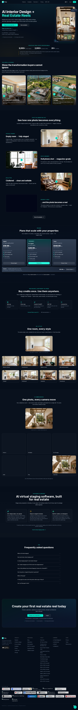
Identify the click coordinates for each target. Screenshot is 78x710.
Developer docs (30, 648)
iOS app (16, 652)
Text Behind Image (44, 658)
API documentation (45, 312)
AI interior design (18, 642)
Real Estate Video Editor (45, 656)
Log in (70, 1)
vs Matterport (55, 646)
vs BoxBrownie (56, 642)
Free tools (35, 1)
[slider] (56, 138)
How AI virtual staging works (38, 529)
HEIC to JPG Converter (44, 663)
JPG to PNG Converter (44, 669)
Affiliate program (30, 650)
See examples (24, 25)
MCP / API (47, 1)
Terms (67, 642)
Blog (28, 640)
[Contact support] (75, 707)
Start (74, 1)
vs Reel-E (55, 644)
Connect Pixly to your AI (33, 312)
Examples (30, 1)
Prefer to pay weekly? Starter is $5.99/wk (10, 34)
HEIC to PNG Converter (44, 665)
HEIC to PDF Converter (44, 681)
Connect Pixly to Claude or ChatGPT (9, 30)
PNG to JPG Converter (44, 667)
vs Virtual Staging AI (57, 640)
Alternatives (29, 642)
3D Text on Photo (43, 642)
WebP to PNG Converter (45, 673)
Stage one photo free (6, 28)
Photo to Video (43, 654)
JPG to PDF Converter (44, 679)
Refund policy (68, 644)
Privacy (67, 640)
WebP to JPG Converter (45, 671)
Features (24, 1)
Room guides (30, 644)
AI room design (18, 644)
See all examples (38, 217)
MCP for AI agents (31, 646)
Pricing (42, 1)
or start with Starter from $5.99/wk (46, 618)
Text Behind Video (44, 661)
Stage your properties (9, 25)
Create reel (17, 650)
